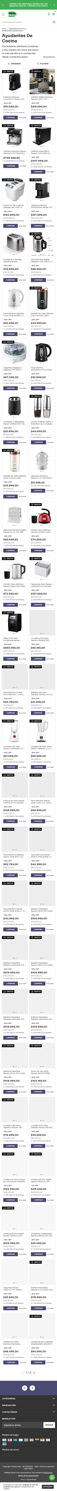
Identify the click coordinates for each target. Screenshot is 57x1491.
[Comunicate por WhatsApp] (52, 1477)
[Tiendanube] (28, 1479)
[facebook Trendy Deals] (32, 1388)
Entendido (47, 1487)
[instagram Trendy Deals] (24, 1388)
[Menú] (4, 14)
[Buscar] (54, 22)
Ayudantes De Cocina (17, 29)
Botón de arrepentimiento (28, 1476)
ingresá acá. (48, 1473)
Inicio (4, 29)
